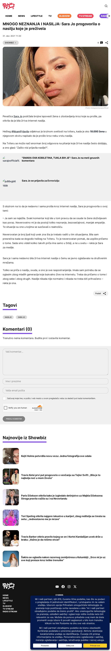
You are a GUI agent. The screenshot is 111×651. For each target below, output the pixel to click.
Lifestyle (37, 16)
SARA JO (21, 317)
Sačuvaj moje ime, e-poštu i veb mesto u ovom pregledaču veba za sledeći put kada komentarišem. (51, 398)
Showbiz (9, 42)
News (21, 16)
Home (8, 16)
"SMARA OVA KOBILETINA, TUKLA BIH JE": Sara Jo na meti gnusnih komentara (60, 159)
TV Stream (85, 16)
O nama (59, 595)
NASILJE (8, 317)
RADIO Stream (10, 611)
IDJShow (7, 606)
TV (50, 16)
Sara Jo (18, 116)
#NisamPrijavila (20, 131)
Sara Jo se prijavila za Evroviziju (40, 180)
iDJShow (64, 16)
